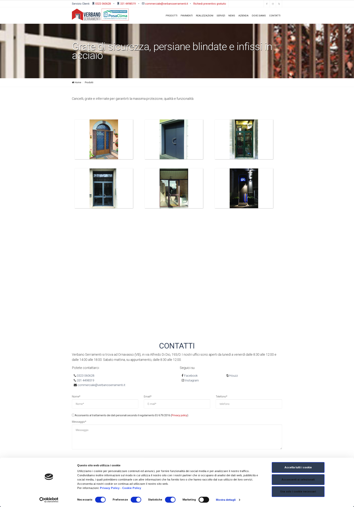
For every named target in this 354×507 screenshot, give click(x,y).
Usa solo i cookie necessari (298, 491)
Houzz (233, 375)
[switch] (136, 500)
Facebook (191, 375)
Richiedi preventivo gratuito (209, 3)
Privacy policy (179, 415)
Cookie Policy (131, 488)
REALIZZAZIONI (204, 15)
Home (77, 82)
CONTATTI (274, 15)
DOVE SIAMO (259, 15)
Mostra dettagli (226, 499)
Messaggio (79, 421)
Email (148, 396)
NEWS (231, 15)
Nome (76, 396)
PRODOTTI (171, 15)
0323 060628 (103, 3)
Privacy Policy (109, 488)
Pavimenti (187, 15)
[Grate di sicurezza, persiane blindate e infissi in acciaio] (104, 139)
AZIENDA (243, 15)
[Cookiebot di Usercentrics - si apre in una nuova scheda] (49, 500)
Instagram (192, 380)
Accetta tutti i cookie (298, 467)
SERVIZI (221, 15)
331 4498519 (128, 3)
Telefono (221, 396)
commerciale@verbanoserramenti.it (166, 3)
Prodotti (89, 82)
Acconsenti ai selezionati (298, 479)
